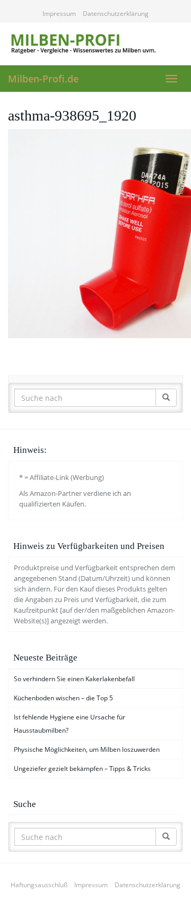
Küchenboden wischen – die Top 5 (63, 697)
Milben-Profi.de (43, 78)
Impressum (59, 13)
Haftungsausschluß (39, 884)
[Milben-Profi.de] (95, 43)
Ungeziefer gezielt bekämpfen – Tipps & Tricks (82, 768)
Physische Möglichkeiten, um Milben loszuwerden (87, 749)
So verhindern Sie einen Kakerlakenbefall (74, 678)
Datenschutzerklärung (116, 13)
